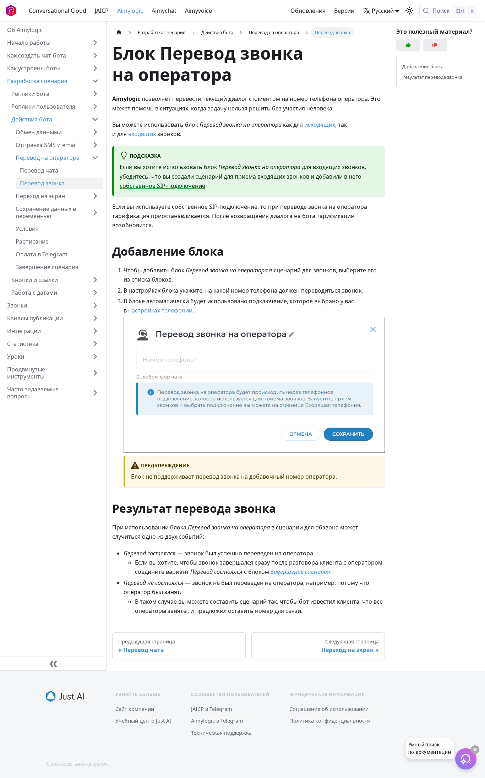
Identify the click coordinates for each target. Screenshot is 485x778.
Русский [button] (383, 11)
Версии (344, 11)
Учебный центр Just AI (143, 720)
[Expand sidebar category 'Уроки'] (95, 356)
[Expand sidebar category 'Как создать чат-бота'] (95, 55)
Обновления (308, 11)
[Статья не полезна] (435, 45)
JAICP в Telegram (211, 708)
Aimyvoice (198, 11)
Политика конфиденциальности (329, 720)
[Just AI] (65, 696)
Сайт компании (134, 708)
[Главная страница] (119, 32)
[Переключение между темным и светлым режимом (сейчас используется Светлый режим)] (409, 10)
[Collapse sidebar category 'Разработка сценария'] (95, 81)
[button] (57, 132)
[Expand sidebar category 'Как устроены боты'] (95, 68)
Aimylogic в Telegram (217, 720)
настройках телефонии (160, 310)
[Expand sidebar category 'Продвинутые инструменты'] (95, 373)
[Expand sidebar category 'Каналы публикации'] (95, 318)
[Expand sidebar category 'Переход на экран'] (95, 196)
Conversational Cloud (57, 11)
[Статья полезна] (408, 45)
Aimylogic (130, 11)
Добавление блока (422, 66)
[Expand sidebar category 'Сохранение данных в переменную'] (95, 212)
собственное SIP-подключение (162, 186)
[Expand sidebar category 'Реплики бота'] (95, 93)
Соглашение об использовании (329, 708)
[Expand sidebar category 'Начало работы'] (95, 42)
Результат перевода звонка (432, 77)
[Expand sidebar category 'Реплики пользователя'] (95, 106)
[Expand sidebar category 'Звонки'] (95, 305)
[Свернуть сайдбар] (53, 664)
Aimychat (164, 11)
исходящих (319, 125)
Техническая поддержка (221, 732)
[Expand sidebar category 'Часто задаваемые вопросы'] (95, 392)
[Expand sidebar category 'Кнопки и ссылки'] (95, 279)
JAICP (102, 11)
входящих (142, 134)
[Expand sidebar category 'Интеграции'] (95, 331)
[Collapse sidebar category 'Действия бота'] (95, 119)
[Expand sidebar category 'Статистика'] (95, 343)
